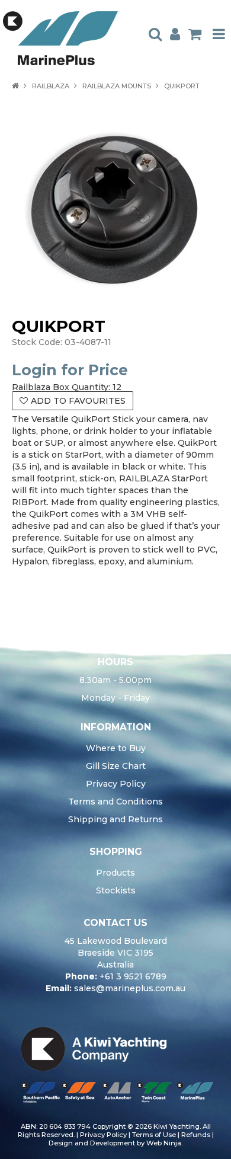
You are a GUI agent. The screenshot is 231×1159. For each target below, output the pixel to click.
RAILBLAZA (50, 86)
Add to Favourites (78, 400)
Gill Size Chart (116, 766)
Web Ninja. (164, 1143)
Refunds (195, 1135)
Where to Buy (116, 748)
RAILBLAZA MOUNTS (116, 86)
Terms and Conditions (115, 801)
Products (115, 872)
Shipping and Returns (115, 819)
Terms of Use (154, 1135)
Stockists (116, 890)
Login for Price (70, 370)
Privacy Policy (116, 783)
